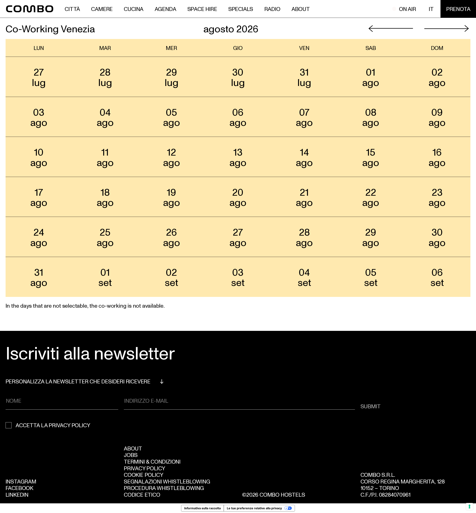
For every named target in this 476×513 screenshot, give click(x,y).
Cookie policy (143, 474)
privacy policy (69, 425)
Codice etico (142, 494)
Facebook (19, 487)
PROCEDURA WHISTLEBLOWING (164, 487)
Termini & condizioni (152, 461)
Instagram (21, 481)
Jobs (131, 454)
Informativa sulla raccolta (202, 508)
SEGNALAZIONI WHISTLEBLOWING (167, 481)
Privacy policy (144, 468)
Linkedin (17, 494)
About (133, 448)
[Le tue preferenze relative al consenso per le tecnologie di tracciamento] (469, 506)
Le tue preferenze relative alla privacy (254, 508)
